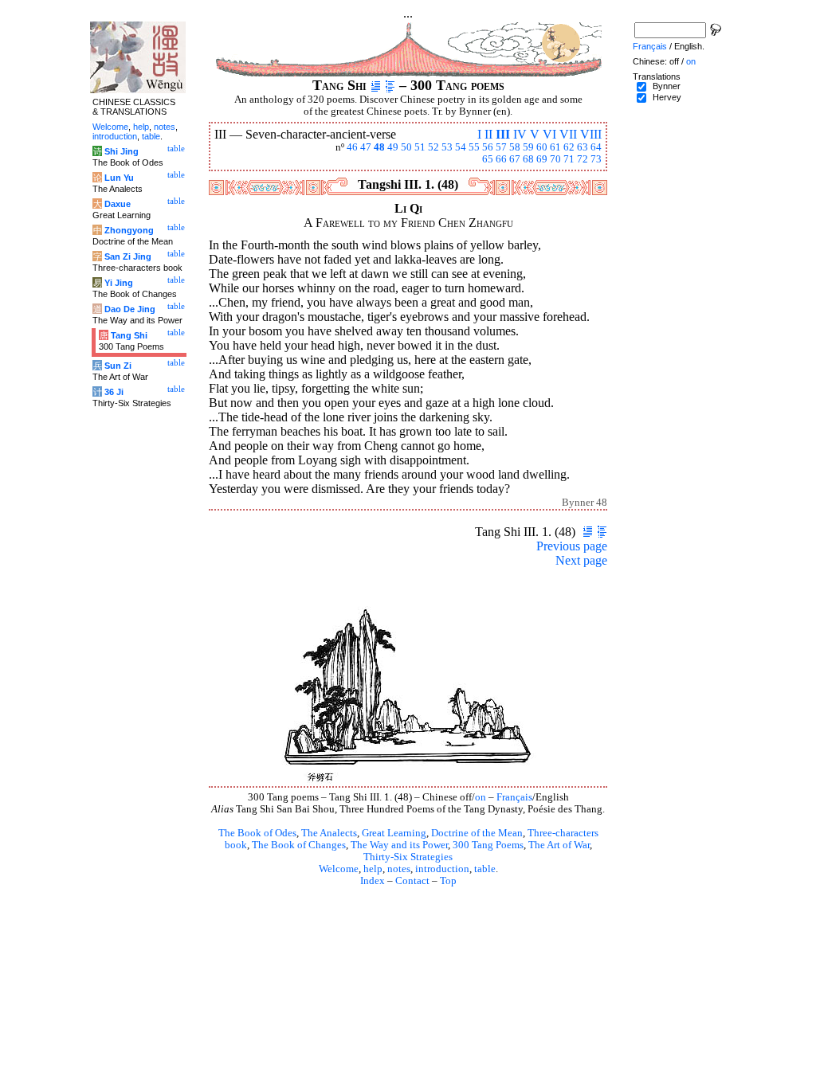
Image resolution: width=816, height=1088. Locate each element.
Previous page (571, 546)
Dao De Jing (129, 309)
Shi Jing (121, 151)
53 (447, 147)
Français (514, 797)
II (488, 134)
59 (528, 147)
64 (596, 147)
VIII (591, 134)
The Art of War (559, 845)
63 (582, 147)
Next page (581, 560)
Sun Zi (117, 365)
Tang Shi (129, 335)
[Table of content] (390, 85)
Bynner (667, 86)
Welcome (339, 869)
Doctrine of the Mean (477, 833)
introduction (442, 869)
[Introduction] (376, 85)
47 (365, 147)
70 (555, 159)
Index (372, 880)
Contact (412, 880)
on (480, 797)
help (372, 869)
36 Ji (114, 392)
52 (433, 147)
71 (569, 159)
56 (487, 147)
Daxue (117, 204)
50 (406, 147)
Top (448, 880)
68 (528, 159)
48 (379, 147)
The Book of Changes (299, 845)
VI (549, 134)
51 (420, 147)
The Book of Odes (257, 833)
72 (582, 159)
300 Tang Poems (488, 845)
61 (555, 147)
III (503, 134)
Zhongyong (129, 230)
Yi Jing (118, 283)
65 (487, 159)
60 (541, 147)
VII (568, 134)
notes (398, 869)
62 (569, 147)
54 (460, 147)
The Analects (329, 833)
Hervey (667, 97)
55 (474, 147)
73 (596, 159)
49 (392, 147)
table (485, 869)
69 (541, 159)
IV (520, 134)
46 (352, 147)
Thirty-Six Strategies (408, 857)
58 (514, 147)
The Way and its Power (399, 845)
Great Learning (394, 833)
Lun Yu (119, 177)
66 (501, 159)
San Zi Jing (127, 256)
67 (514, 159)
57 (501, 147)
